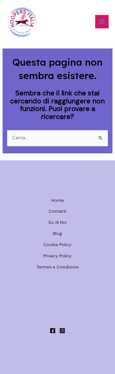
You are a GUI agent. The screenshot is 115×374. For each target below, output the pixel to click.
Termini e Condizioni (58, 267)
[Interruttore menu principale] (102, 21)
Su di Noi (57, 222)
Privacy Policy (57, 256)
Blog (57, 233)
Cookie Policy (57, 244)
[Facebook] (53, 331)
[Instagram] (62, 331)
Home (57, 200)
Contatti (57, 211)
